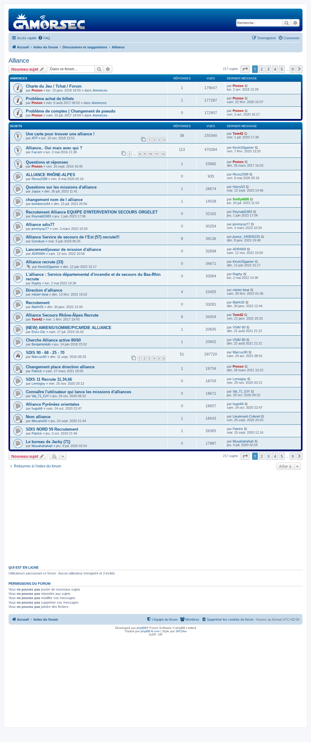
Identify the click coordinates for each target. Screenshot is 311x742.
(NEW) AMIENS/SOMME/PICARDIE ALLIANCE (68, 327)
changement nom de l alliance (54, 199)
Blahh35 (37, 307)
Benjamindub (41, 344)
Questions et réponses (47, 162)
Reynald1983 (41, 216)
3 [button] (268, 69)
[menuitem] (44, 38)
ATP (35, 138)
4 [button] (275, 69)
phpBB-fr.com (150, 631)
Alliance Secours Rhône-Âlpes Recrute (62, 315)
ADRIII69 (38, 253)
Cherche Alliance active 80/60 (53, 340)
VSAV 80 (239, 327)
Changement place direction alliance (60, 367)
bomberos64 (41, 204)
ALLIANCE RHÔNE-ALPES (50, 174)
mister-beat (40, 294)
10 (150, 154)
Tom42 (238, 133)
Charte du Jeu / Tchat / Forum (54, 86)
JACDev (181, 631)
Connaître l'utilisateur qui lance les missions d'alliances (78, 392)
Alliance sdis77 (40, 224)
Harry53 (239, 187)
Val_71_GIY (40, 396)
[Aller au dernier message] (246, 86)
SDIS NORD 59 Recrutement (52, 429)
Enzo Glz (38, 332)
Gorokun (38, 241)
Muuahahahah (42, 446)
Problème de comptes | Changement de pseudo (70, 111)
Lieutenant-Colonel (246, 416)
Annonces (100, 90)
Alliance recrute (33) (44, 262)
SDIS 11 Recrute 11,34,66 (49, 379)
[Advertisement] (155, 517)
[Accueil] (49, 20)
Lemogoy (38, 383)
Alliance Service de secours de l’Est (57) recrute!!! (72, 237)
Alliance (19, 60)
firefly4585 (241, 199)
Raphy (36, 283)
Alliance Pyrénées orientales (52, 404)
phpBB (141, 627)
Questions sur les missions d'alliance (61, 187)
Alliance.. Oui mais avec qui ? (54, 148)
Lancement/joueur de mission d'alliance (63, 249)
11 (156, 154)
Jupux (36, 191)
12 (163, 154)
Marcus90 (39, 357)
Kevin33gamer (243, 147)
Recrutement (38, 302)
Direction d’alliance (44, 290)
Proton (37, 90)
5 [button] (282, 69)
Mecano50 (39, 421)
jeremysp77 (40, 229)
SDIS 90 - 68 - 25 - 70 (45, 352)
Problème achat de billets (50, 98)
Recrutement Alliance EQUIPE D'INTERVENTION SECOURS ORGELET (92, 212)
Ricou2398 (39, 179)
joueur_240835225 (246, 236)
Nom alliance (38, 416)
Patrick (37, 371)
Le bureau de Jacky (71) (48, 441)
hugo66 (37, 408)
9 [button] (293, 69)
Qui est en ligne (24, 567)
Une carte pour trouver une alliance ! (60, 134)
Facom (37, 152)
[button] (245, 69)
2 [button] (262, 69)
